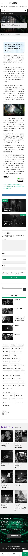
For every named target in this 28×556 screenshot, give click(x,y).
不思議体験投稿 (11, 6)
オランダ (6, 361)
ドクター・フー (14, 382)
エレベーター (7, 358)
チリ (14, 378)
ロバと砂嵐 (17, 485)
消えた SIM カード (5, 487)
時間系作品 (11, 13)
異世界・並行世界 (5, 13)
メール (4, 259)
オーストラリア (16, 358)
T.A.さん (21, 345)
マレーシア (6, 405)
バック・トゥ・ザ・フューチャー (11, 392)
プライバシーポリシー (21, 6)
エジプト (6, 355)
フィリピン (19, 395)
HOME (3, 34)
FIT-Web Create (11, 548)
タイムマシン (17, 375)
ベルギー (12, 402)
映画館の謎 (17, 299)
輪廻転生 (17, 325)
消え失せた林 (18, 334)
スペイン (17, 372)
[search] (25, 10)
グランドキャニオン (8, 368)
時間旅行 (18, 546)
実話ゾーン (14, 24)
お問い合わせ (4, 6)
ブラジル (6, 398)
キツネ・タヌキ (14, 365)
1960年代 (14, 345)
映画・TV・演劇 (5, 412)
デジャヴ (20, 378)
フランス (13, 398)
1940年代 (6, 345)
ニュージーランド (8, 388)
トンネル (22, 385)
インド (20, 351)
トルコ (15, 385)
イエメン (22, 348)
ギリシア (22, 365)
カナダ (5, 365)
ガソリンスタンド (15, 361)
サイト (3, 265)
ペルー (5, 402)
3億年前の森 (17, 34)
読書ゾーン (4, 414)
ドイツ (5, 382)
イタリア (13, 351)
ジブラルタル (19, 368)
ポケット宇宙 (20, 402)
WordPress (23, 548)
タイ (23, 372)
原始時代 (9, 25)
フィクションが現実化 (9, 395)
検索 (3, 288)
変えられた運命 (18, 308)
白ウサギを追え (4, 507)
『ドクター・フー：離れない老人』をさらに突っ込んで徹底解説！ (20, 318)
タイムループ (7, 378)
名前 (3, 253)
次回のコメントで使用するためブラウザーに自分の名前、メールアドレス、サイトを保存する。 (13, 273)
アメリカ (5, 25)
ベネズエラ (21, 398)
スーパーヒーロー (8, 372)
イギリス (6, 351)
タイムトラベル (7, 375)
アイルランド (7, 348)
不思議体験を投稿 (14, 535)
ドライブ (22, 382)
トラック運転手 (7, 385)
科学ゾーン (4, 413)
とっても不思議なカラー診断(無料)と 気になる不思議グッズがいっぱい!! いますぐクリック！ (14, 186)
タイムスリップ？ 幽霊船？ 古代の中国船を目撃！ (20, 509)
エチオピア (14, 355)
